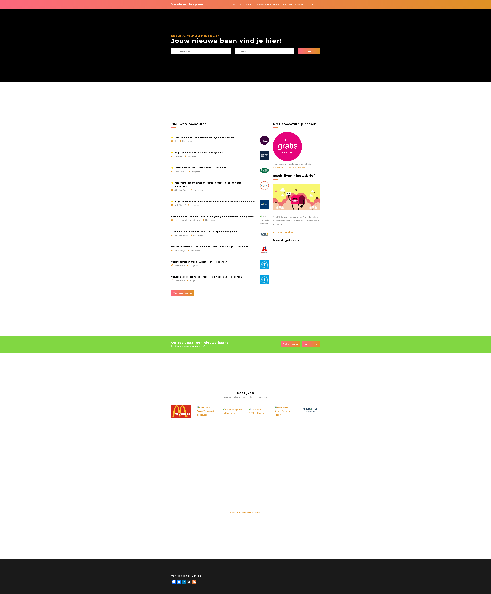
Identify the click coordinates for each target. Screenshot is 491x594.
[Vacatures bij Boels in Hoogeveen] (207, 411)
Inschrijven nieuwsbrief (294, 4)
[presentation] (171, 419)
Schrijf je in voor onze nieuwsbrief (245, 513)
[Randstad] (310, 411)
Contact (314, 4)
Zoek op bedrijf (310, 344)
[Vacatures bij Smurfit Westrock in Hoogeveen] (258, 411)
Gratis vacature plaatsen (267, 4)
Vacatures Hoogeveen (187, 4)
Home (233, 4)
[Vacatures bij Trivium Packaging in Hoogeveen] (284, 411)
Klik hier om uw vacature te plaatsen (289, 167)
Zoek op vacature (290, 344)
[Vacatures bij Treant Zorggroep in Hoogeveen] (181, 411)
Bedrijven (244, 4)
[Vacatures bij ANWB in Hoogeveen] (232, 411)
